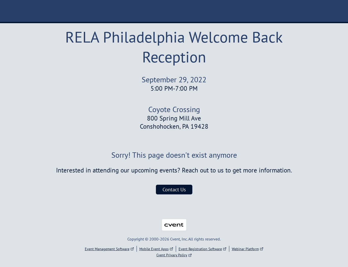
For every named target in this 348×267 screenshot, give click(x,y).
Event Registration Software (200, 249)
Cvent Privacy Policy (171, 255)
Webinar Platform (245, 249)
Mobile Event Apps (154, 249)
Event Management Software (107, 249)
